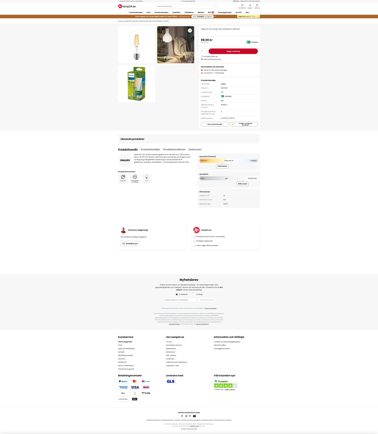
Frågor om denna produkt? (245, 124)
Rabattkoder (171, 348)
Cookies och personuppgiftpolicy (191, 420)
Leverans (121, 359)
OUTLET (239, 12)
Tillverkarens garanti (126, 369)
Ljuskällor (135, 21)
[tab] (128, 149)
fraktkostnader (194, 426)
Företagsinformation (222, 348)
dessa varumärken (210, 308)
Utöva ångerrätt (125, 342)
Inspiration (170, 365)
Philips (223, 84)
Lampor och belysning (125, 21)
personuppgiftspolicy (202, 324)
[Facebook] (183, 416)
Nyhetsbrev (170, 352)
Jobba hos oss (171, 362)
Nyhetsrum (182, 362)
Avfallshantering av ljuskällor (222, 420)
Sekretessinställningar (153, 420)
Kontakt (121, 352)
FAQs (120, 345)
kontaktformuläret (174, 324)
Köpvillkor (177, 420)
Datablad (255, 42)
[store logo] (127, 6)
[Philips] (125, 160)
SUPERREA (202, 17)
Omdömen (170, 359)
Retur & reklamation (126, 365)
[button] (136, 83)
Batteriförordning (208, 420)
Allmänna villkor (220, 345)
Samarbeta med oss (174, 345)
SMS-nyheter (171, 355)
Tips (177, 365)
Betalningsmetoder (125, 355)
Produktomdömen (174, 149)
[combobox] (187, 6)
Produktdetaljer (150, 149)
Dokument (195, 149)
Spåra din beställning (126, 348)
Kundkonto (122, 362)
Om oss (169, 342)
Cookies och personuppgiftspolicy (227, 342)
